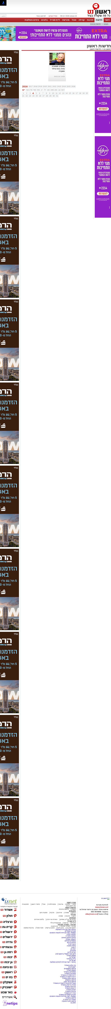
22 (27, 96)
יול (45, 90)
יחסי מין (73, 949)
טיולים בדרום (71, 942)
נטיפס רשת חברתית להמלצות (66, 929)
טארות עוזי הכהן (51, 919)
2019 (40, 86)
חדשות (99, 20)
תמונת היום (43, 913)
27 (44, 96)
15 (70, 93)
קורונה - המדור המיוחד (67, 924)
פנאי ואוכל (39, 928)
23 (30, 96)
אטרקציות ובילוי (55, 923)
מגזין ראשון (71, 902)
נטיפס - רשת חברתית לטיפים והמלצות (63, 962)
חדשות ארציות (95, 24)
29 (50, 96)
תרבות (90, 20)
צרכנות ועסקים (29, 928)
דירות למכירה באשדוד (68, 975)
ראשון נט (107, 49)
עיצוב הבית (72, 944)
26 (40, 96)
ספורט (67, 913)
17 (77, 93)
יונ (42, 90)
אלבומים (72, 911)
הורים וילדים (72, 952)
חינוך (74, 916)
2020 (45, 86)
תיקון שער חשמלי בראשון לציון (66, 954)
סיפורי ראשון (35, 904)
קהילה (82, 20)
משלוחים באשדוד (70, 972)
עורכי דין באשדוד (70, 993)
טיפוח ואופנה (71, 946)
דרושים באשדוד (70, 988)
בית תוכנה (54, 926)
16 (73, 93)
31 (57, 96)
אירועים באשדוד (70, 986)
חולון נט (73, 1003)
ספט (52, 90)
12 (60, 93)
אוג (48, 90)
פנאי (74, 904)
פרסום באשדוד (70, 998)
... (64, 74)
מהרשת (65, 20)
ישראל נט (72, 957)
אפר (34, 90)
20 (87, 93)
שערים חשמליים (70, 931)
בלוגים (44, 20)
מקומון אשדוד (71, 955)
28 (47, 96)
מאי (38, 90)
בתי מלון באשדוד (70, 965)
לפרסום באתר (41, 16)
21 (23, 96)
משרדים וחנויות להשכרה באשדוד (64, 983)
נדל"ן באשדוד (71, 959)
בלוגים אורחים (39, 919)
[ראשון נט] (105, 898)
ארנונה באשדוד (70, 991)
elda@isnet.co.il (91, 914)
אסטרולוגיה (52, 904)
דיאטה (73, 947)
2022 (54, 86)
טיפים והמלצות (32, 20)
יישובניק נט (72, 967)
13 (63, 93)
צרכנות (60, 904)
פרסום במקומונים (70, 968)
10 (53, 93)
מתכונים (73, 951)
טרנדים (73, 923)
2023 (59, 86)
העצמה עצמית (70, 939)
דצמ (62, 90)
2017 (31, 86)
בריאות (65, 923)
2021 (50, 86)
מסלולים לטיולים (70, 941)
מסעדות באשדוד (70, 973)
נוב (59, 90)
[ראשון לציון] (94, 17)
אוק (56, 90)
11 (56, 93)
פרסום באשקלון (70, 980)
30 (54, 96)
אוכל (74, 20)
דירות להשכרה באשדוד (68, 977)
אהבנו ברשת (50, 928)
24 (33, 96)
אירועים (59, 913)
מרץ (31, 90)
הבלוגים (72, 918)
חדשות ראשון (95, 49)
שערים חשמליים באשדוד (67, 995)
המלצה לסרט (71, 934)
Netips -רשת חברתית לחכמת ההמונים (63, 933)
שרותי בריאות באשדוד (68, 985)
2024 (64, 86)
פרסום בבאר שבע (70, 982)
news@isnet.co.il (101, 907)
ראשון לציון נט (71, 928)
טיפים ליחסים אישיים (68, 938)
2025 (69, 86)
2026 (73, 86)
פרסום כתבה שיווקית (68, 1001)
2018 (35, 86)
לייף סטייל (55, 20)
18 (80, 93)
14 (67, 93)
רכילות (73, 913)
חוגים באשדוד (71, 990)
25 (37, 96)
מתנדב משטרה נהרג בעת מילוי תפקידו (58, 68)
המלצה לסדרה (70, 936)
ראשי (107, 20)
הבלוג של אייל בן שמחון (68, 919)
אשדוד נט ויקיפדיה (69, 999)
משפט (106, 24)
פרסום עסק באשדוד (69, 978)
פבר (27, 90)
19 (83, 93)
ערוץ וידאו (60, 928)
